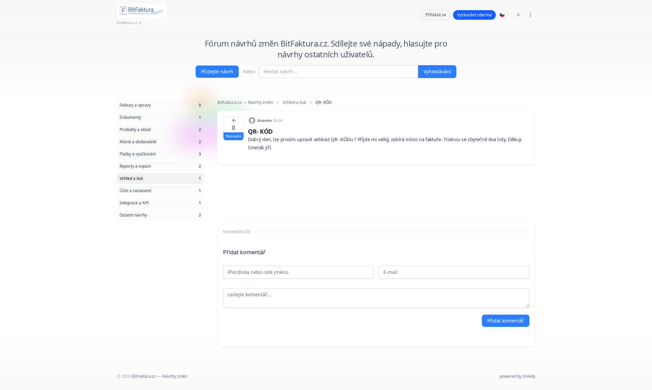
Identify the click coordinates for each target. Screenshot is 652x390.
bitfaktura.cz (127, 22)
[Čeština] (505, 14)
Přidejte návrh (217, 71)
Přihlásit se (435, 15)
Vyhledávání (437, 71)
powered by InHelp (517, 376)
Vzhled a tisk (294, 102)
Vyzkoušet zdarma (474, 15)
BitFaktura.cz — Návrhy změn (245, 102)
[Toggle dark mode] (518, 15)
